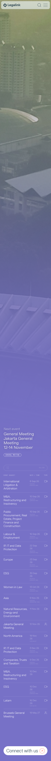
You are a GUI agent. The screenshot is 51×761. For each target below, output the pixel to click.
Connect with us (22, 750)
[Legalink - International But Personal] (11, 5)
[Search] (39, 5)
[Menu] (45, 5)
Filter (42, 468)
